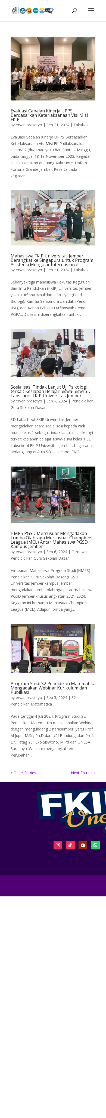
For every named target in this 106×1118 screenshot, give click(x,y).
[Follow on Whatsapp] (95, 845)
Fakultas (81, 124)
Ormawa (79, 551)
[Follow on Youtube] (83, 845)
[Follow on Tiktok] (70, 845)
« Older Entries (23, 772)
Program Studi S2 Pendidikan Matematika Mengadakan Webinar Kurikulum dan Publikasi (53, 688)
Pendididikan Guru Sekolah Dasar (40, 558)
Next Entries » (83, 772)
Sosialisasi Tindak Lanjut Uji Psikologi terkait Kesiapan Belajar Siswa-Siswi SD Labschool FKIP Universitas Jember (51, 391)
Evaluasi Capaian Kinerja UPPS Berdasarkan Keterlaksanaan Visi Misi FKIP (49, 115)
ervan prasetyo (29, 124)
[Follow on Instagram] (58, 845)
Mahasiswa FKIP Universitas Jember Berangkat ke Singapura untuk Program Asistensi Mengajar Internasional (52, 260)
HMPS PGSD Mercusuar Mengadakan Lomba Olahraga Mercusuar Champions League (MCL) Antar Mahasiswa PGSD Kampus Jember (51, 539)
